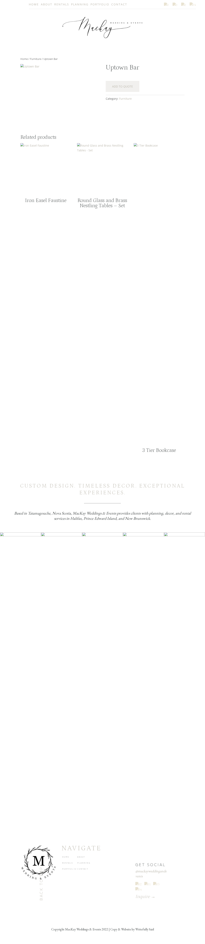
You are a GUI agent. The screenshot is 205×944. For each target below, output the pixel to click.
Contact (119, 4)
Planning (79, 4)
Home (34, 4)
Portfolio (99, 4)
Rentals (61, 4)
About (46, 4)
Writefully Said (144, 929)
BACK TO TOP (41, 883)
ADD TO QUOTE (122, 86)
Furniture (35, 59)
